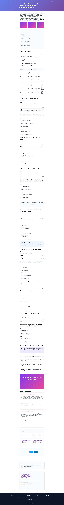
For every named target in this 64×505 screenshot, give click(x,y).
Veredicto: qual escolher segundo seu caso (25, 45)
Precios (28, 498)
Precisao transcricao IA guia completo (25, 483)
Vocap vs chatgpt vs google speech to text (26, 474)
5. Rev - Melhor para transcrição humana (25, 41)
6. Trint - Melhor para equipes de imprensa (25, 42)
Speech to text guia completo (24, 484)
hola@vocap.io (47, 498)
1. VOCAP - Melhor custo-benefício (24, 35)
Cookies (37, 499)
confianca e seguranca (32, 483)
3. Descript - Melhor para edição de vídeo (25, 38)
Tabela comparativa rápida (24, 34)
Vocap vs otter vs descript (24, 477)
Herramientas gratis (29, 499)
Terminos (38, 498)
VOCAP (12, 1)
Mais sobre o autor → (23, 467)
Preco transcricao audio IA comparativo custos (26, 476)
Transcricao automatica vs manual (25, 475)
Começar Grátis (32, 386)
